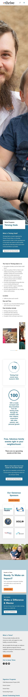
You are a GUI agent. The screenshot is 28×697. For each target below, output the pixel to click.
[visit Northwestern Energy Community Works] (8, 533)
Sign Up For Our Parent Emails (11, 251)
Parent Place (6, 688)
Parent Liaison (6, 685)
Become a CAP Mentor (10, 611)
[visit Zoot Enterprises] (20, 533)
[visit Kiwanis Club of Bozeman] (8, 521)
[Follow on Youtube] (9, 664)
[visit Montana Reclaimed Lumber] (20, 521)
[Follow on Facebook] (4, 664)
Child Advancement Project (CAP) (11, 682)
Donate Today (8, 589)
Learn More (7, 656)
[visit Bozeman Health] (8, 509)
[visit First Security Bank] (20, 509)
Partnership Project (8, 691)
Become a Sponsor (14, 500)
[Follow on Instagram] (6, 664)
